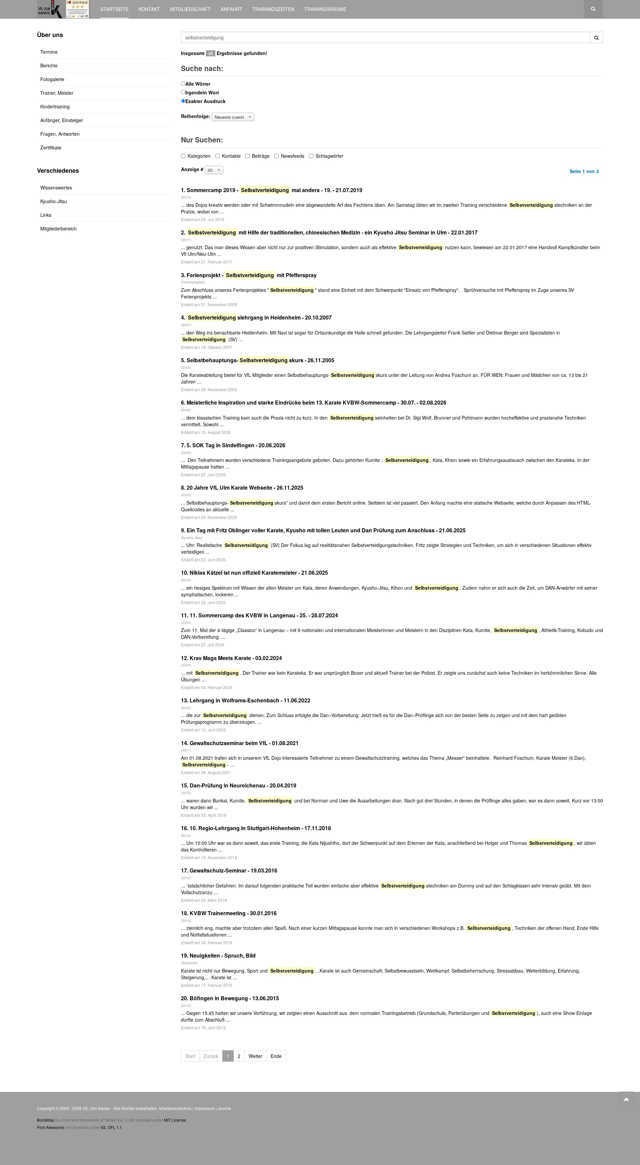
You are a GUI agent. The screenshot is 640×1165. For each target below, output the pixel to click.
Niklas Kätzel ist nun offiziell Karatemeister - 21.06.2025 (259, 572)
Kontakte (231, 155)
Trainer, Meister (56, 92)
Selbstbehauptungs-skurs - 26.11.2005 (260, 360)
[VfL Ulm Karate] (63, 9)
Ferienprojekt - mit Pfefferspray (252, 275)
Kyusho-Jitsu (53, 201)
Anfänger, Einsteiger (61, 120)
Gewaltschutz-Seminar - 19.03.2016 (233, 870)
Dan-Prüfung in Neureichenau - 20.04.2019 (243, 785)
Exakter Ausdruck (205, 101)
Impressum (205, 1108)
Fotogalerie (52, 79)
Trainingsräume (325, 9)
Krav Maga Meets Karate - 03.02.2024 (236, 658)
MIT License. (175, 1120)
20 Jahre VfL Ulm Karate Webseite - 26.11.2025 (245, 487)
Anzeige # (192, 169)
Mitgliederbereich (58, 228)
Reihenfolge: (195, 116)
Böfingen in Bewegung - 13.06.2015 (234, 998)
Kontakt (149, 9)
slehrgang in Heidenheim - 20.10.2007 (260, 317)
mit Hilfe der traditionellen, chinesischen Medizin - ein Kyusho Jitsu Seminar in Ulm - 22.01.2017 (333, 232)
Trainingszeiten (273, 9)
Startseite (114, 9)
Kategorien (199, 155)
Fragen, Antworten (60, 133)
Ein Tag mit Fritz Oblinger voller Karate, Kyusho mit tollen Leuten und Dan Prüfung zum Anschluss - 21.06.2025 (326, 530)
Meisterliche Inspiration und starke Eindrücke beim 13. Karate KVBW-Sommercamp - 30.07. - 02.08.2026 (316, 402)
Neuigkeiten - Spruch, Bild (223, 955)
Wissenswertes (56, 187)
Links (45, 214)
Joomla (224, 1108)
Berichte (49, 65)
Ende (276, 1056)
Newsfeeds (292, 155)
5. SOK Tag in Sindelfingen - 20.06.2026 (236, 445)
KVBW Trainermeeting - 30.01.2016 (233, 913)
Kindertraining (55, 106)
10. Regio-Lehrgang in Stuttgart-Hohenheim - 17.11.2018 (260, 828)
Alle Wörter (197, 83)
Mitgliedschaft (190, 9)
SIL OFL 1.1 (111, 1127)
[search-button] (596, 37)
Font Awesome (50, 1127)
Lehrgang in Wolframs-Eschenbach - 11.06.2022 (250, 700)
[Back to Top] (626, 1099)
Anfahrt (231, 9)
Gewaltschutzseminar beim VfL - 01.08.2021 (244, 743)
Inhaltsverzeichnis (175, 1108)
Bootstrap (45, 1120)
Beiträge (261, 155)
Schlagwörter (329, 155)
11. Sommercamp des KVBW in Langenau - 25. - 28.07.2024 (264, 615)
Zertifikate (50, 147)
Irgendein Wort (202, 92)
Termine (49, 51)
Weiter (255, 1056)
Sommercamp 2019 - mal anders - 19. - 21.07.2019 (274, 190)
